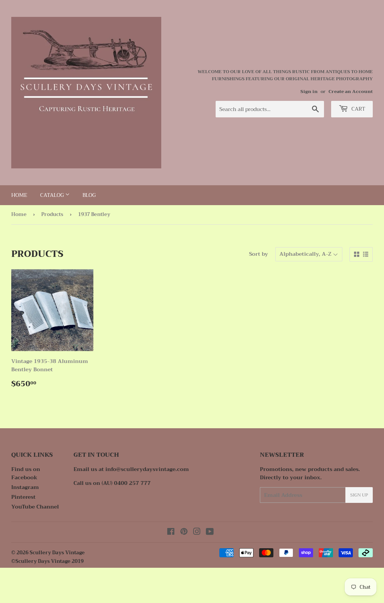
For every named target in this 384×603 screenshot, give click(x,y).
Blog (89, 195)
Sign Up (359, 495)
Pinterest (23, 496)
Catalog (52, 195)
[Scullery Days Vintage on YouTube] (210, 532)
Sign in (309, 91)
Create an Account (350, 91)
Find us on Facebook (25, 473)
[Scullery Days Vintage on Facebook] (171, 532)
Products (52, 214)
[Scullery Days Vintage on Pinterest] (184, 532)
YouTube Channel (35, 506)
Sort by (258, 254)
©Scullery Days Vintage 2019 (47, 561)
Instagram (25, 487)
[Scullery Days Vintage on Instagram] (197, 532)
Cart (357, 108)
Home (19, 195)
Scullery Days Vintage (57, 552)
